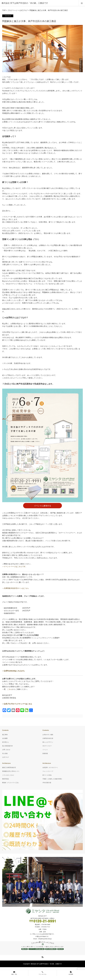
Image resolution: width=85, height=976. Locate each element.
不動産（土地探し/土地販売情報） (52, 779)
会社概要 (5, 738)
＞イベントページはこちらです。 (14, 566)
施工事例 (5, 734)
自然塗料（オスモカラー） (50, 767)
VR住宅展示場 (46, 782)
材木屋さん (5, 742)
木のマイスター (47, 746)
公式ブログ (5, 757)
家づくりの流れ (47, 775)
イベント (45, 749)
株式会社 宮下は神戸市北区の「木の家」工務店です (46, 964)
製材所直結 (5, 779)
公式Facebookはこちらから (14, 671)
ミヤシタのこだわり (8, 775)
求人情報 (5, 753)
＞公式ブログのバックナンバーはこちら (17, 704)
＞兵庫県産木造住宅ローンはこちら (15, 588)
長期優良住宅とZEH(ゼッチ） (11, 771)
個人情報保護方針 (7, 746)
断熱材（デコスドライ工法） (10, 782)
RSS (42, 956)
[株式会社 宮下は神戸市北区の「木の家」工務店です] (39, 3)
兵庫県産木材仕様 (47, 738)
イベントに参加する (42, 506)
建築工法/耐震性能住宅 (9, 767)
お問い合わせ (6, 749)
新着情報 (45, 753)
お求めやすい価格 (47, 734)
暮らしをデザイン (47, 742)
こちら (9, 689)
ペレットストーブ (47, 771)
